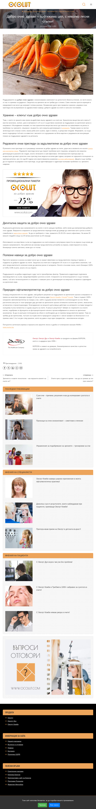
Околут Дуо (12, 721)
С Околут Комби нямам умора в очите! (53, 612)
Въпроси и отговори (15, 744)
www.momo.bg (8, 327)
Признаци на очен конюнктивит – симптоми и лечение (59, 421)
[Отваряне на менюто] (91, 4)
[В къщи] (22, 11)
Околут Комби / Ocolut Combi (61, 297)
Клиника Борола (14, 775)
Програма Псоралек (15, 781)
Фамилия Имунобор (15, 784)
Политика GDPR (14, 754)
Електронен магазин (15, 771)
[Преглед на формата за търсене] (84, 4)
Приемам (42, 805)
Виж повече (54, 805)
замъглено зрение (21, 233)
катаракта (65, 128)
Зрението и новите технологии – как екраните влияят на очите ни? (24, 378)
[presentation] (19, 404)
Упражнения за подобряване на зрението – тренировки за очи (63, 446)
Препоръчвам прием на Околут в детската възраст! (58, 529)
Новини (10, 748)
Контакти (11, 751)
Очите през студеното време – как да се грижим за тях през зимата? (72, 378)
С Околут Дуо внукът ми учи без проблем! (54, 562)
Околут (10, 718)
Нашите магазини (14, 741)
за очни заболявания (66, 159)
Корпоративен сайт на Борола (19, 778)
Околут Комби (13, 724)
